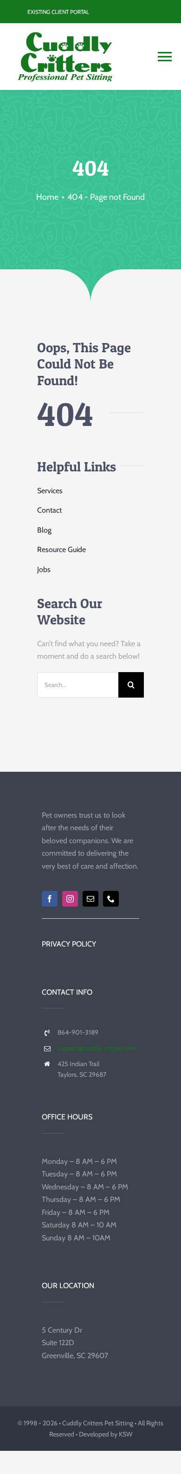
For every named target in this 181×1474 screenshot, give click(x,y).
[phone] (111, 899)
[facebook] (50, 899)
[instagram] (70, 899)
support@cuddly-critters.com (97, 1048)
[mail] (90, 899)
